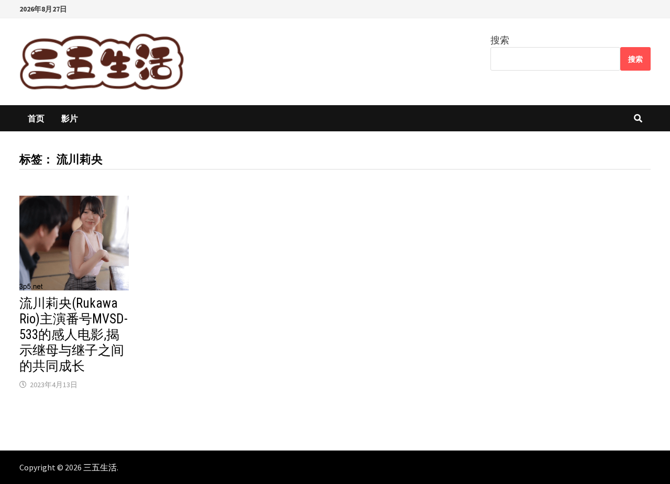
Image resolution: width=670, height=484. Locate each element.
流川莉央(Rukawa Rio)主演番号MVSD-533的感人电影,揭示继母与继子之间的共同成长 (73, 335)
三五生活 (100, 467)
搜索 (499, 40)
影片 (69, 118)
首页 (36, 118)
